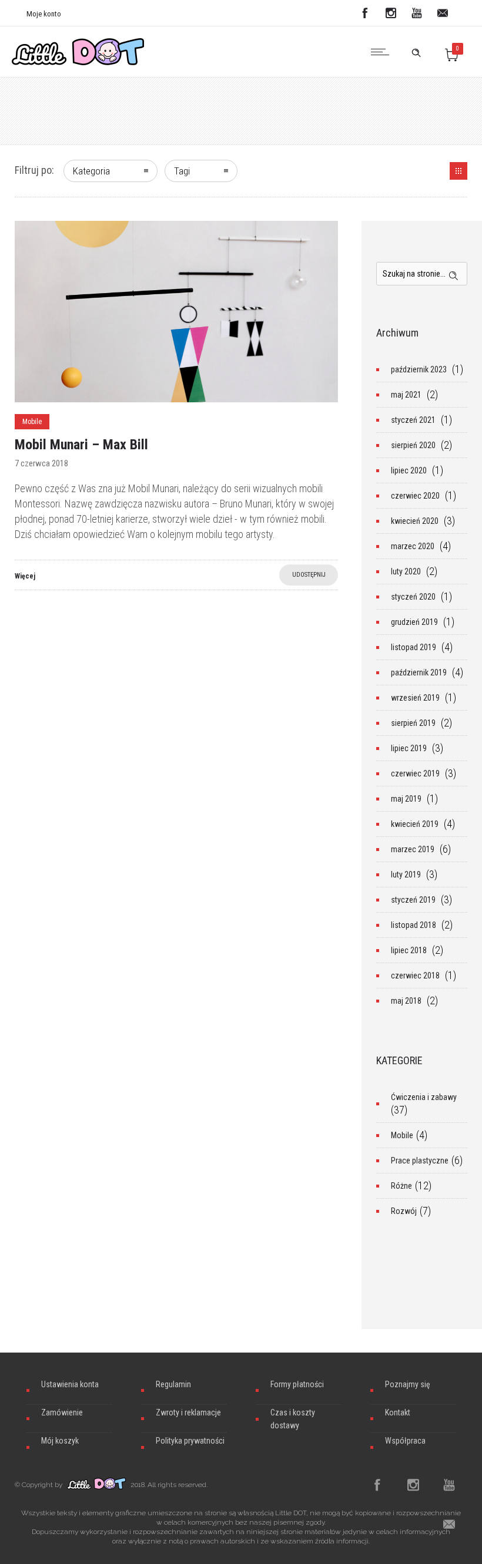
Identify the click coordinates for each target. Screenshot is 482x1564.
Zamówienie (62, 1412)
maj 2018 (406, 1000)
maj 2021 (406, 394)
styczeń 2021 (413, 420)
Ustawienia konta (70, 1384)
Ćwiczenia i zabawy (424, 1097)
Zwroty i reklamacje (188, 1412)
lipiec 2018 (409, 950)
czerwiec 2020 (415, 495)
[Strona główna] (78, 61)
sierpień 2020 (413, 445)
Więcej (25, 576)
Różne (401, 1185)
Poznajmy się (407, 1384)
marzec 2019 (412, 849)
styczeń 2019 (413, 899)
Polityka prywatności (190, 1440)
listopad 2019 (413, 647)
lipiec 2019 (409, 748)
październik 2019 (419, 672)
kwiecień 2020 (415, 521)
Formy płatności (297, 1384)
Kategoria (91, 171)
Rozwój (404, 1211)
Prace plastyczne (419, 1160)
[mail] (443, 13)
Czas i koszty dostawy (292, 1419)
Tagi (182, 171)
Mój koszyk (60, 1440)
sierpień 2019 (413, 723)
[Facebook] (365, 13)
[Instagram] (391, 13)
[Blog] (458, 171)
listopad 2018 (413, 925)
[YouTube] (417, 13)
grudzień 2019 (414, 622)
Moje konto (43, 13)
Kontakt (397, 1412)
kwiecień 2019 (415, 824)
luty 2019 (406, 874)
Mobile (402, 1135)
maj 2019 (406, 798)
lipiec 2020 (409, 470)
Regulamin (173, 1384)
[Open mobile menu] (382, 51)
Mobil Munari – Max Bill (81, 445)
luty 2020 (406, 571)
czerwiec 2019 (415, 773)
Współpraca (405, 1440)
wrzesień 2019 (415, 697)
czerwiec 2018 (415, 975)
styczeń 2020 (413, 596)
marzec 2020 (412, 546)
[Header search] (416, 50)
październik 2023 (419, 369)
